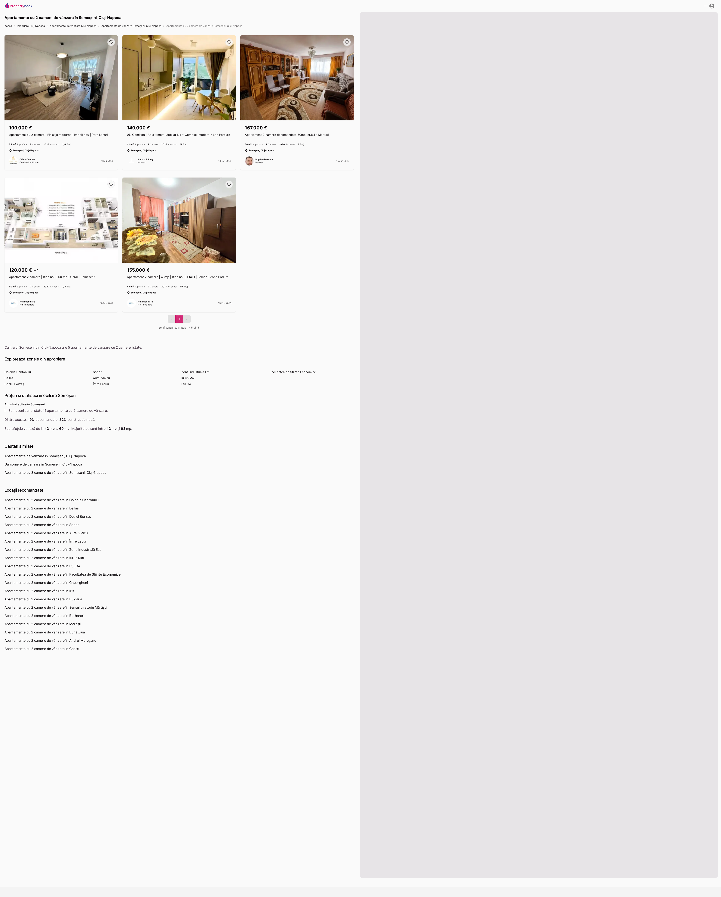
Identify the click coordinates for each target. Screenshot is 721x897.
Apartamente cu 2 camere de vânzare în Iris (39, 591)
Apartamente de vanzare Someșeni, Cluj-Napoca (131, 25)
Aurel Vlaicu (101, 378)
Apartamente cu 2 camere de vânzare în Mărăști (43, 624)
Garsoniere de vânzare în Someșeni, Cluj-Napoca (43, 464)
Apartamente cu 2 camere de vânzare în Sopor (42, 525)
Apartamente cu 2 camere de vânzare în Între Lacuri (46, 541)
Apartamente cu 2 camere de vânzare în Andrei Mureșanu (50, 640)
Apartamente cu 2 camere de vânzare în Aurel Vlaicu (46, 533)
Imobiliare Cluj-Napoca (31, 25)
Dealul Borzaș (14, 384)
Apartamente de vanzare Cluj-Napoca (73, 25)
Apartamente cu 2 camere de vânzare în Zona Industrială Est (53, 550)
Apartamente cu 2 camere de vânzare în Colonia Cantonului (52, 500)
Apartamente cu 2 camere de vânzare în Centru (42, 649)
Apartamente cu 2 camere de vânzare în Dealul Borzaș (48, 516)
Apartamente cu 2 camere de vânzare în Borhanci (44, 616)
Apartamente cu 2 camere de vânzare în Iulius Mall (44, 558)
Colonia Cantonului (18, 372)
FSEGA (186, 384)
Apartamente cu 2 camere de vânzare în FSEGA (42, 566)
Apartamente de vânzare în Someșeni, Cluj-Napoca (45, 456)
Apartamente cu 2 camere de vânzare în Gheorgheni (46, 583)
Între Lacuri (101, 384)
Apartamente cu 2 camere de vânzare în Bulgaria (43, 599)
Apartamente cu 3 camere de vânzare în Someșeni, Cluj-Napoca (55, 473)
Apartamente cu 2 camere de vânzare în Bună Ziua (45, 632)
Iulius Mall (188, 378)
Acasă (8, 25)
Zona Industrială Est (195, 372)
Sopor (97, 372)
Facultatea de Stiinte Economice (293, 372)
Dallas (9, 378)
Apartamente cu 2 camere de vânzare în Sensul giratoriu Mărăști (56, 607)
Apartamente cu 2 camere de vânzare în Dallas (42, 508)
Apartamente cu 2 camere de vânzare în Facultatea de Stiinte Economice (63, 574)
